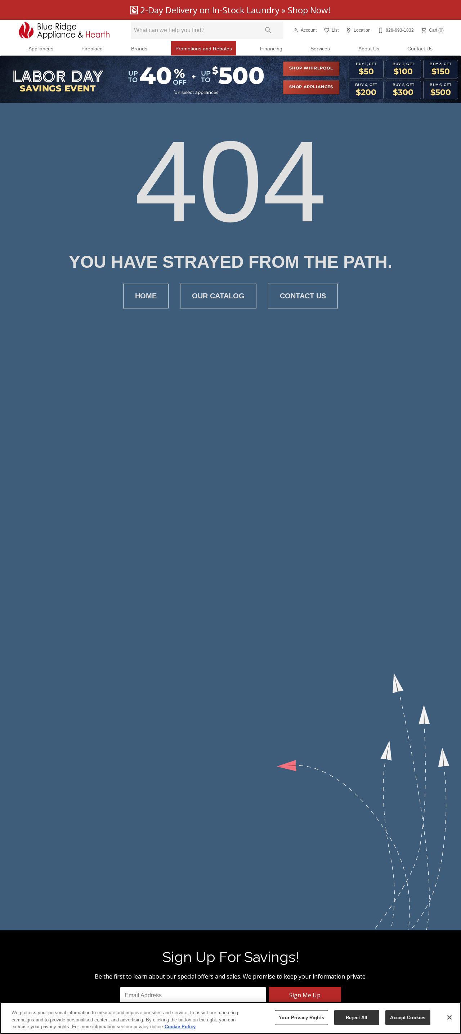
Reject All (356, 1017)
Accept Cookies (407, 1017)
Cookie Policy (180, 1026)
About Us (368, 48)
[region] (230, 1018)
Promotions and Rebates (203, 48)
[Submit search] (268, 30)
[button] (295, 30)
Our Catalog (218, 296)
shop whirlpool (311, 68)
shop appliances (311, 87)
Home (146, 296)
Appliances (40, 48)
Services (320, 48)
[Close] (449, 1017)
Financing (271, 48)
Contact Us (420, 48)
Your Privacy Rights (301, 1017)
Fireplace (92, 48)
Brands (139, 48)
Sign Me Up (305, 995)
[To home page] (64, 30)
